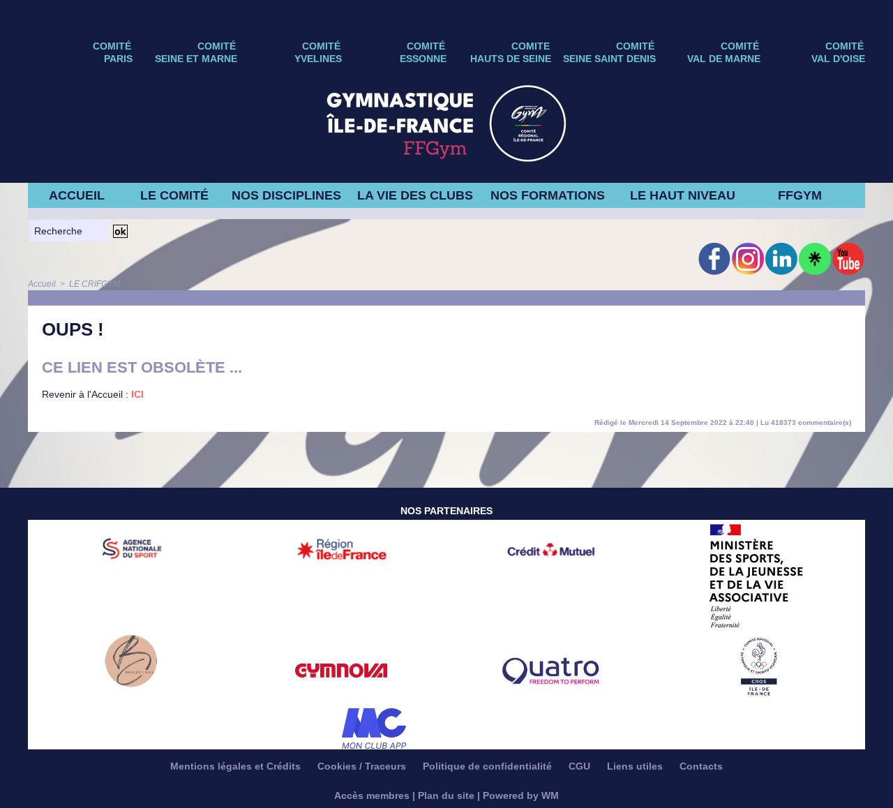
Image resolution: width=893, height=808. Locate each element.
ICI (137, 394)
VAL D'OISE (838, 58)
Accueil (42, 284)
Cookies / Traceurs (363, 766)
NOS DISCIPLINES (286, 195)
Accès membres (372, 795)
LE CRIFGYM (94, 284)
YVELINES (318, 58)
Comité (844, 46)
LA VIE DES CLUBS (415, 195)
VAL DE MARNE (723, 58)
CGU (581, 766)
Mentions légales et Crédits (236, 766)
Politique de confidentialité (489, 766)
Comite (530, 46)
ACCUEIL (77, 195)
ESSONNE (423, 58)
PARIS (118, 58)
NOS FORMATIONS (547, 195)
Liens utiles (636, 766)
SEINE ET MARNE (196, 58)
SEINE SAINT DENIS (609, 58)
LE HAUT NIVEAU (682, 195)
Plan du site (446, 795)
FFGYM (800, 195)
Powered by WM (521, 795)
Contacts (701, 766)
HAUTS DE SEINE (510, 58)
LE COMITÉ (174, 195)
